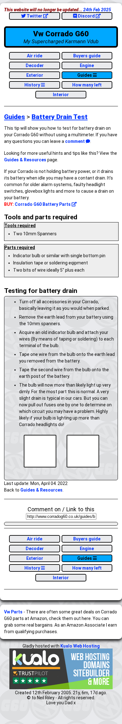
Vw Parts (13, 611)
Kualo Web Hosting (80, 645)
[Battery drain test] (40, 452)
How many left (87, 84)
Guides (85, 75)
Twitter (34, 15)
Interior (61, 94)
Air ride (34, 55)
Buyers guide (86, 55)
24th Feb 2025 (97, 9)
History (32, 84)
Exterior (34, 75)
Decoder (35, 65)
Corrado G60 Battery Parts (43, 204)
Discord (86, 15)
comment (75, 141)
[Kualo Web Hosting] (61, 687)
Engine (87, 65)
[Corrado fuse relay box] (83, 452)
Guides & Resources (25, 159)
